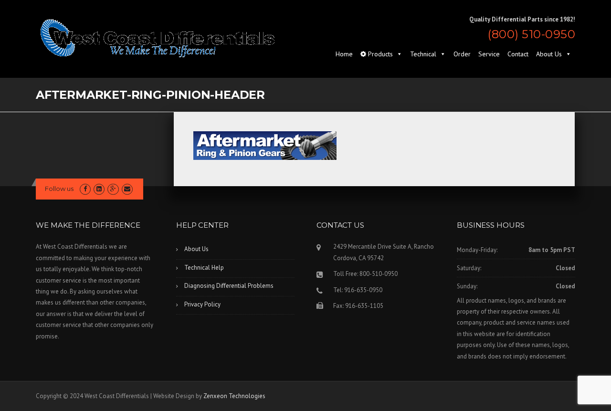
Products (379, 54)
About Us (549, 54)
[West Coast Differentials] (157, 37)
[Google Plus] (112, 189)
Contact (517, 54)
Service (489, 54)
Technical (423, 54)
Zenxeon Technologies (234, 396)
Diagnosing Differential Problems (229, 286)
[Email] (127, 189)
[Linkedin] (99, 189)
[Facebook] (85, 189)
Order (462, 54)
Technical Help (204, 267)
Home (344, 54)
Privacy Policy (202, 304)
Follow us (59, 188)
